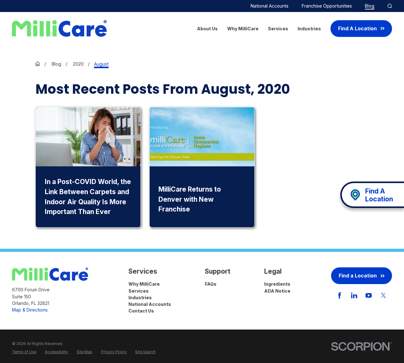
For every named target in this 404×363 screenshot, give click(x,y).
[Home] (59, 28)
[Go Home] (37, 64)
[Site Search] (390, 6)
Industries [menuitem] (309, 28)
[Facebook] (339, 295)
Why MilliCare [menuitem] (242, 28)
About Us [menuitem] (207, 28)
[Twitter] (383, 295)
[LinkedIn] (354, 295)
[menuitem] (24, 352)
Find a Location (358, 276)
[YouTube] (368, 295)
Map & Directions (30, 309)
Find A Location (357, 29)
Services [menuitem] (278, 28)
